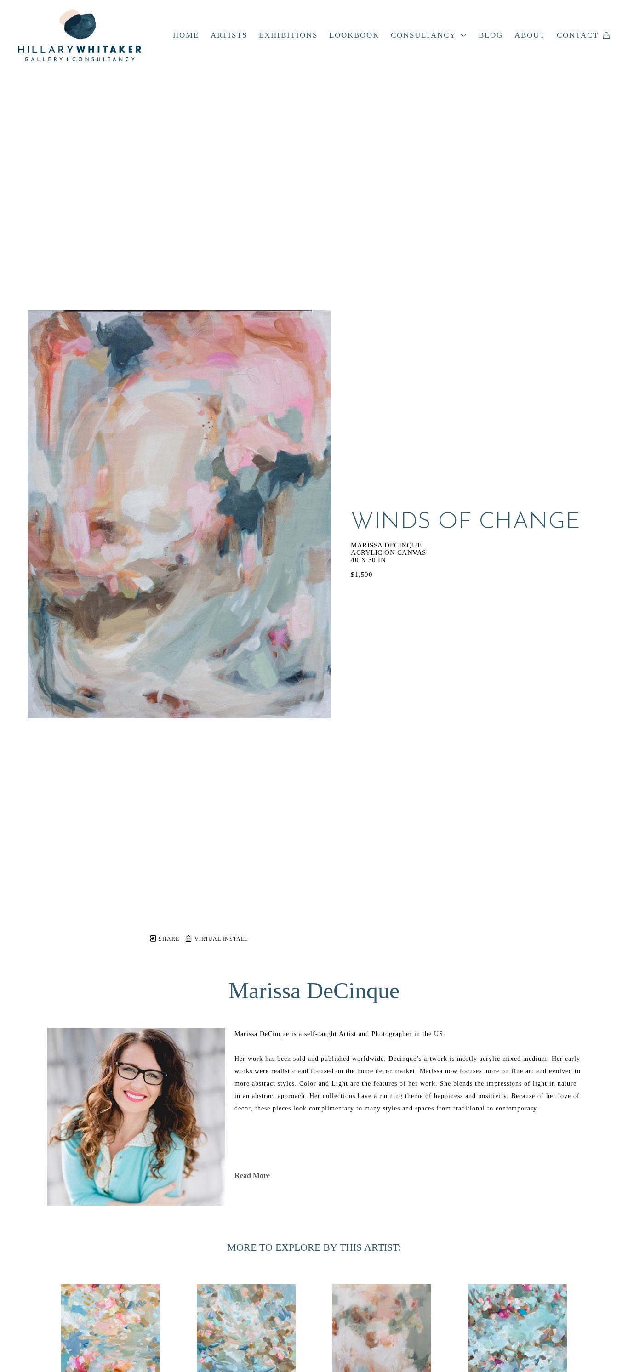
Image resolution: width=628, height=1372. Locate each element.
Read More (252, 1175)
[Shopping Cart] (606, 35)
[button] (429, 35)
